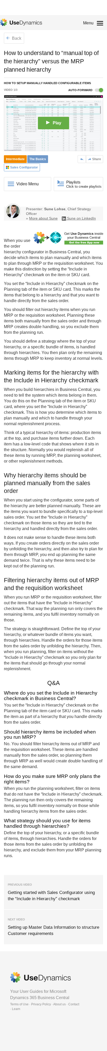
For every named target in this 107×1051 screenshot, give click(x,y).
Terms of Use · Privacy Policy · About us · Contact (44, 1004)
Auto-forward (80, 90)
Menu (88, 23)
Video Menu (27, 184)
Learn (16, 1009)
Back (16, 38)
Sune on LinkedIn (81, 218)
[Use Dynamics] (21, 22)
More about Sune (43, 218)
